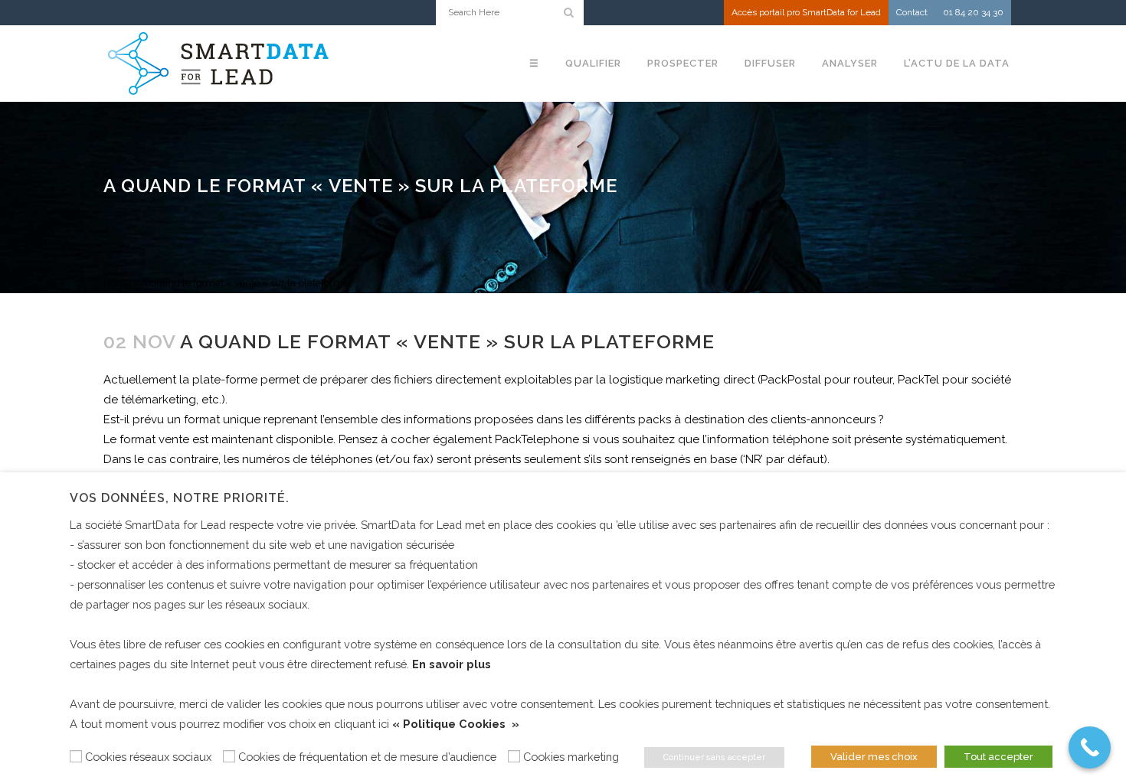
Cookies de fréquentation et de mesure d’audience (367, 756)
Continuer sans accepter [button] (714, 757)
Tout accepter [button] (998, 756)
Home (117, 283)
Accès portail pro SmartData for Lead (806, 12)
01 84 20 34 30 (973, 12)
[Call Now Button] (1090, 747)
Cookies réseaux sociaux (148, 756)
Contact (912, 12)
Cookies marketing (571, 756)
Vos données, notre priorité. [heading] (180, 498)
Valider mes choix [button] (874, 756)
